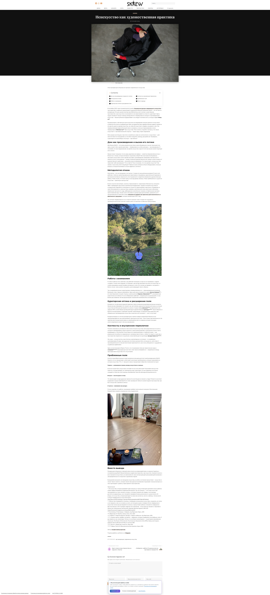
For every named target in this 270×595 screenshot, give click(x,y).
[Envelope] (101, 3)
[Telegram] (96, 3)
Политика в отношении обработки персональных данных (14, 593)
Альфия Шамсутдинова (118, 529)
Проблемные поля (142, 98)
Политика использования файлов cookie (40, 593)
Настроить (142, 591)
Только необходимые (129, 591)
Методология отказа (116, 98)
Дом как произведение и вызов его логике (121, 96)
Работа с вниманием (116, 101)
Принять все (115, 591)
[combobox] (163, 3)
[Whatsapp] (99, 3)
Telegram (127, 533)
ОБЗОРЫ (135, 13)
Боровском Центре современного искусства (147, 108)
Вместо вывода (141, 101)
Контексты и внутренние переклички (146, 96)
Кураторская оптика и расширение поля (121, 103)
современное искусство (131, 539)
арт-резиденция (120, 539)
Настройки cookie (57, 593)
